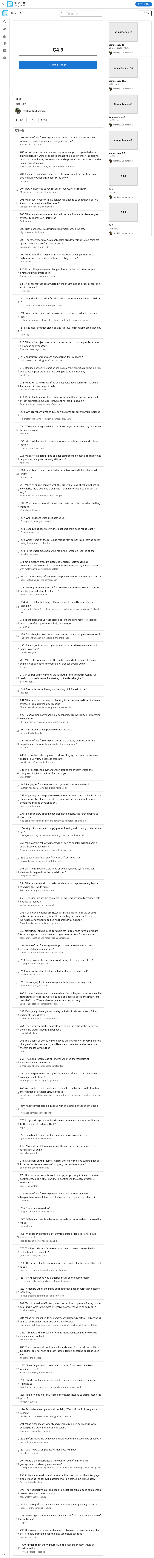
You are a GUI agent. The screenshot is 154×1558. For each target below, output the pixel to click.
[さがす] (4, 21)
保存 (22, 120)
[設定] (4, 58)
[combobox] (83, 13)
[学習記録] (4, 36)
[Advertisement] (129, 258)
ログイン (144, 13)
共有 (34, 120)
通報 (45, 120)
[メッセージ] (4, 50)
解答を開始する (60, 65)
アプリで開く (144, 4)
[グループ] (4, 29)
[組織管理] (4, 43)
